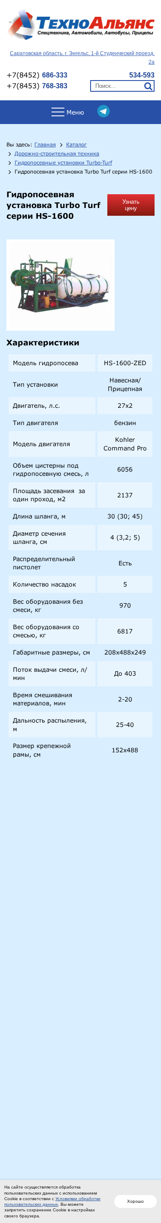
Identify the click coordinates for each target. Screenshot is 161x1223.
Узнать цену (131, 205)
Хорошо (135, 1201)
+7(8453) (36, 85)
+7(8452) (36, 75)
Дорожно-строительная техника (57, 153)
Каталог (76, 144)
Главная (45, 144)
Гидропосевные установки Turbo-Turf (63, 162)
